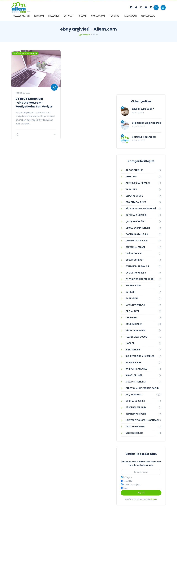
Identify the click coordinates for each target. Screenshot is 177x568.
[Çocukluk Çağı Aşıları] (125, 139)
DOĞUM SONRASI (134, 260)
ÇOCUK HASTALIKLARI (137, 234)
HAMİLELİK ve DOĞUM (136, 337)
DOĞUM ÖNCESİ (133, 253)
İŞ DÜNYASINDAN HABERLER (25, 53)
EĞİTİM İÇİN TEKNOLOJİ (137, 266)
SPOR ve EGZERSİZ (135, 401)
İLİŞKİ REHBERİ (133, 350)
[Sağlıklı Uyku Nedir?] (125, 111)
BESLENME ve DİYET (136, 202)
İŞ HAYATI (82, 16)
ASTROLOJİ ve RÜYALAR (138, 183)
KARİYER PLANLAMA (136, 369)
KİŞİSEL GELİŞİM (134, 375)
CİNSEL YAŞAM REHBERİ (138, 228)
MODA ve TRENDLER (136, 382)
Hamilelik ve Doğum (131, 484)
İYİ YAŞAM (39, 16)
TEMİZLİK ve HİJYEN (136, 414)
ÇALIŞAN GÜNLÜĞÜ (135, 221)
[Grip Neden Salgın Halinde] (125, 125)
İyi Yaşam (127, 477)
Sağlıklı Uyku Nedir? (143, 108)
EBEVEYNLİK (53, 16)
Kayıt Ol (141, 492)
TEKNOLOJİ (114, 16)
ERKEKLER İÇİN (133, 285)
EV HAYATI (68, 16)
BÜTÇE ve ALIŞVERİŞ (136, 215)
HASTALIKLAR (130, 16)
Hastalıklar (127, 481)
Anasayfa (85, 35)
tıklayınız (153, 499)
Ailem (125, 488)
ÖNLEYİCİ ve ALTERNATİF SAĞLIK (142, 388)
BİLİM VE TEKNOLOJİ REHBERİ (141, 208)
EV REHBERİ (132, 298)
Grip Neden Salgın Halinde (146, 122)
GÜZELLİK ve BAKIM (135, 330)
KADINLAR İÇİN (133, 362)
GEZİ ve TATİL (133, 311)
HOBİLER (130, 343)
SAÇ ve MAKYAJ (134, 394)
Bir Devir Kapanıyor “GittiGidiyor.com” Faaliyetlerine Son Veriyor (34, 102)
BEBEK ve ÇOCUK (134, 196)
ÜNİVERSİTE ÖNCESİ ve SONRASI (142, 420)
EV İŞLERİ (130, 292)
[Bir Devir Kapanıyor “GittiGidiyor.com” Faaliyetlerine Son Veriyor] (35, 68)
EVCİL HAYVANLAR (135, 305)
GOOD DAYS (132, 317)
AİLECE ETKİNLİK (134, 170)
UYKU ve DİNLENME (135, 426)
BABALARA (131, 189)
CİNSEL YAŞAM (98, 16)
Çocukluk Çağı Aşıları (144, 136)
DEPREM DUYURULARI (137, 240)
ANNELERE (131, 176)
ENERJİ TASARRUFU (136, 273)
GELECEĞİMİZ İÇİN (21, 16)
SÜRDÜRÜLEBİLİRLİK (136, 407)
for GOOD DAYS (148, 16)
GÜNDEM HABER (134, 324)
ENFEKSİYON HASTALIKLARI (140, 279)
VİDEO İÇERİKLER (134, 433)
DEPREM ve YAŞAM (135, 247)
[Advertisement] (141, 69)
